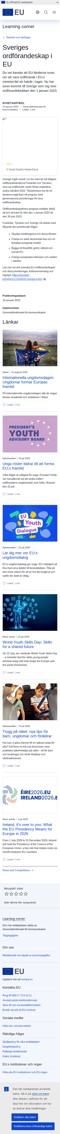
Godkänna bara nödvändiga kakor (33, 1126)
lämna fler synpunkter (23, 902)
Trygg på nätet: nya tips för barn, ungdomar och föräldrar (27, 733)
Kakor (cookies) (11, 1056)
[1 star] (6, 894)
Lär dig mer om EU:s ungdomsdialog (20, 555)
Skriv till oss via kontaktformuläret (21, 1005)
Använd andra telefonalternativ (20, 1000)
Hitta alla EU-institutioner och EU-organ (25, 1072)
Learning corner (14, 918)
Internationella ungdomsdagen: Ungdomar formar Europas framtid (28, 382)
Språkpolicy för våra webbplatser (21, 1041)
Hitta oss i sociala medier (17, 1025)
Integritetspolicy (11, 1046)
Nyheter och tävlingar (18, 37)
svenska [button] (37, 12)
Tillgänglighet (10, 935)
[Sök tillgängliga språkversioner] (44, 279)
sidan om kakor (40, 1093)
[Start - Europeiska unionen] (18, 12)
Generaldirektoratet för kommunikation (24, 312)
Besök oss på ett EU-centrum (19, 1010)
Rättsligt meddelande (15, 1051)
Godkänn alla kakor (25, 1117)
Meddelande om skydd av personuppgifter (26, 955)
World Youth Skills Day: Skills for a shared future (27, 644)
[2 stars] (9, 894)
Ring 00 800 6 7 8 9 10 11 (17, 995)
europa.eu (27, 979)
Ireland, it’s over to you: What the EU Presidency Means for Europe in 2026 (27, 829)
